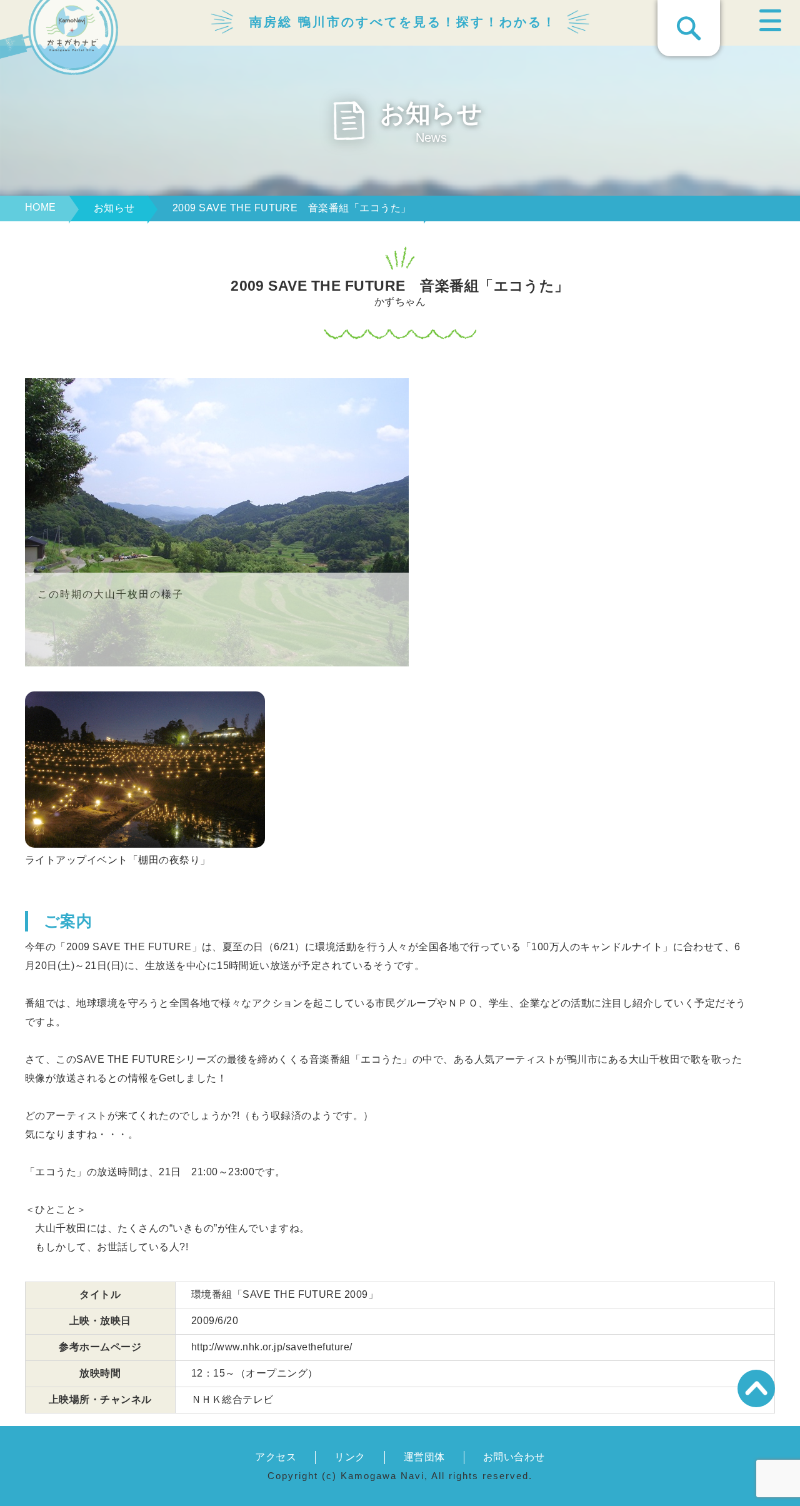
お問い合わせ (514, 1457)
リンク (349, 1457)
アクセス (275, 1457)
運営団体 (424, 1457)
